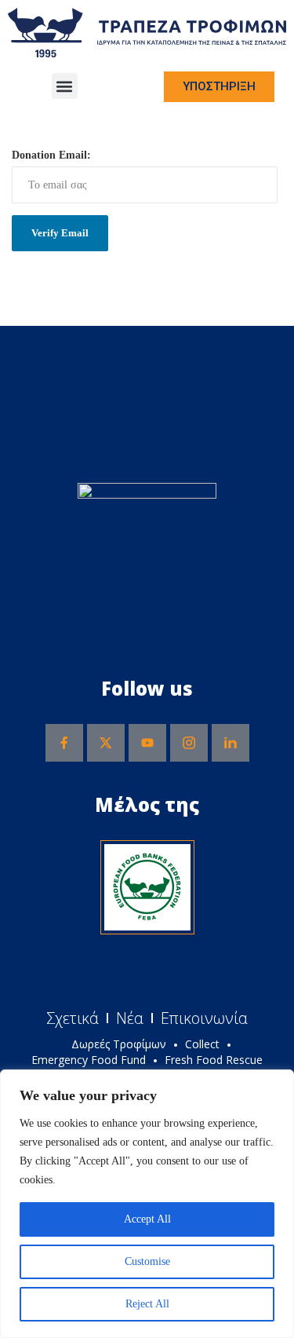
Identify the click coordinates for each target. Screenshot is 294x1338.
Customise (147, 1261)
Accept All (147, 1219)
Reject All (147, 1304)
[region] (147, 1203)
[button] (65, 86)
